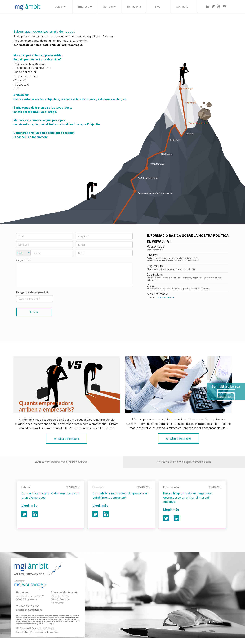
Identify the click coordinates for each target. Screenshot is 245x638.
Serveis (108, 6)
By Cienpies (216, 622)
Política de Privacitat (166, 297)
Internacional (133, 6)
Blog (158, 6)
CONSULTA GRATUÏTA (226, 394)
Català (59, 6)
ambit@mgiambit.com (29, 609)
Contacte (182, 6)
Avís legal (48, 628)
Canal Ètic (22, 631)
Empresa (83, 6)
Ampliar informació (66, 439)
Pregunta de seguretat (32, 292)
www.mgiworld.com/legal (42, 623)
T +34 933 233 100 (27, 606)
